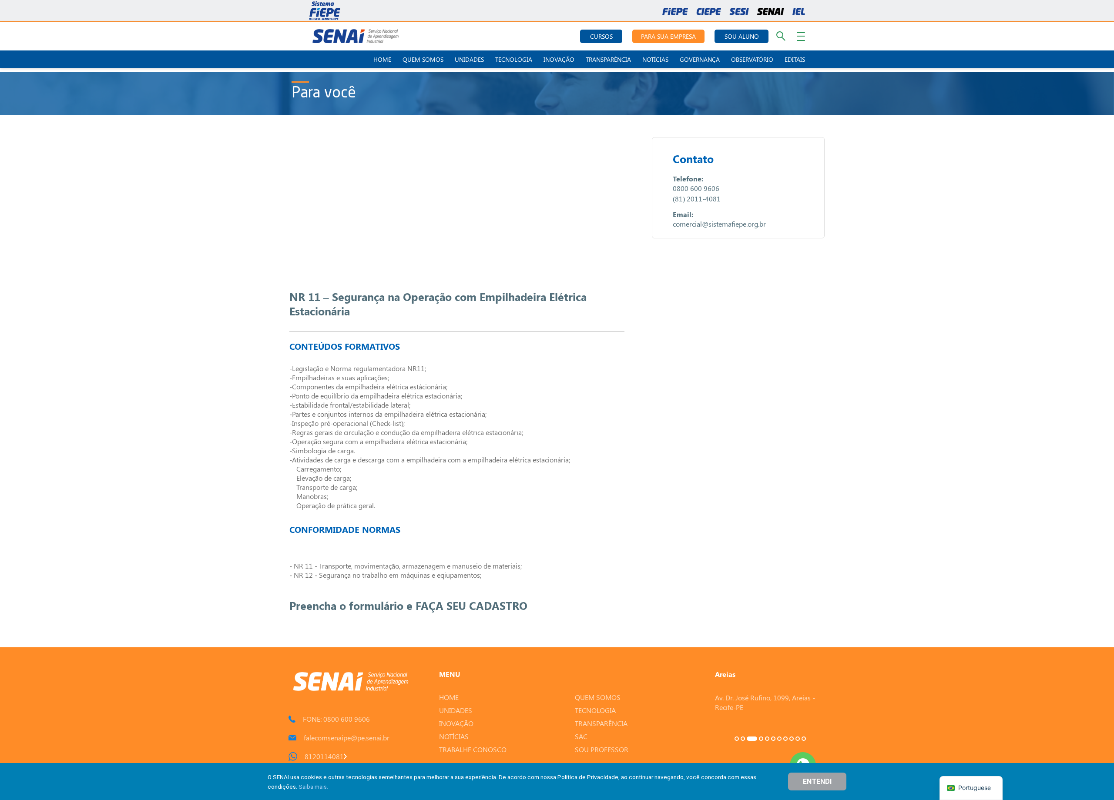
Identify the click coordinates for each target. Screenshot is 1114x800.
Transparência (608, 59)
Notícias (655, 59)
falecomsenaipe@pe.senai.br (346, 737)
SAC (581, 736)
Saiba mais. (313, 786)
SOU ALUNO (742, 36)
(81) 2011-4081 (697, 198)
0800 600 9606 (696, 188)
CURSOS (601, 36)
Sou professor (601, 749)
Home (382, 59)
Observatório (752, 59)
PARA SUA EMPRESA (668, 36)
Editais (795, 59)
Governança (700, 59)
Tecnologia (513, 59)
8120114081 (324, 756)
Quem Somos (423, 59)
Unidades (469, 59)
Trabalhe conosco (473, 749)
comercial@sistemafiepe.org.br (719, 223)
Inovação (559, 59)
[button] (737, 738)
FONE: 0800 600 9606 (336, 718)
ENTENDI (817, 781)
